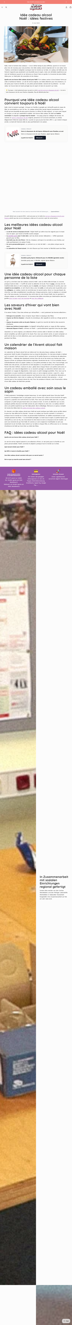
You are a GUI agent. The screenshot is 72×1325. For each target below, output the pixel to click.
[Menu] (2, 7)
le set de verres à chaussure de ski (48, 90)
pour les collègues (37, 298)
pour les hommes (23, 298)
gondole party (12, 236)
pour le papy (13, 298)
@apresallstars (55, 211)
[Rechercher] (6, 7)
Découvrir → (40, 137)
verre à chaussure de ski (20, 117)
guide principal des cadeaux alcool (33, 408)
